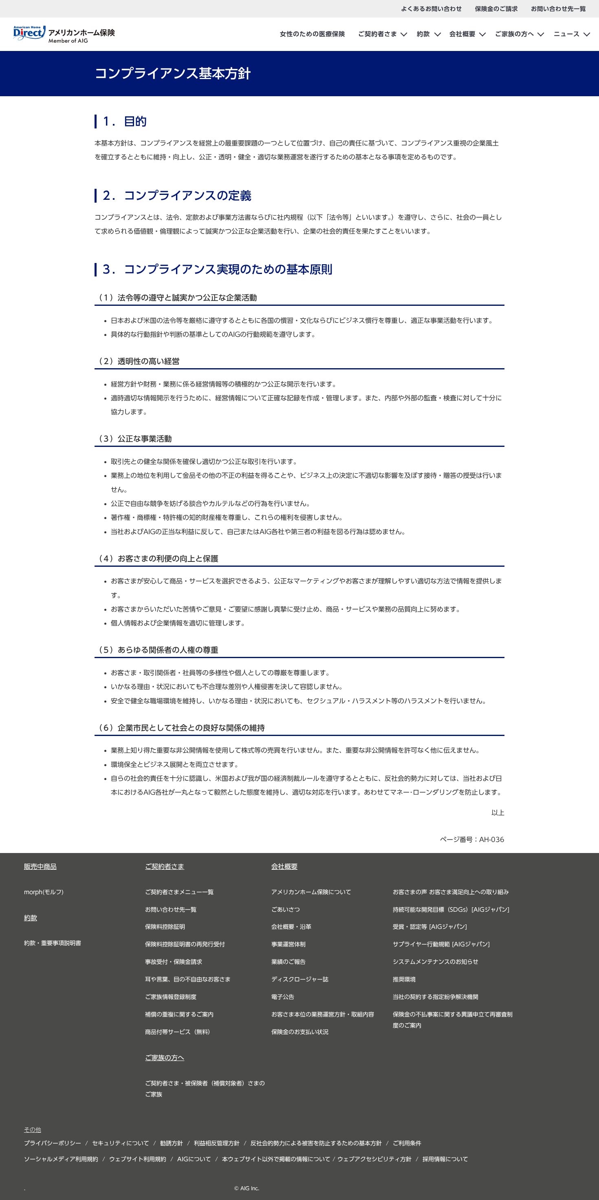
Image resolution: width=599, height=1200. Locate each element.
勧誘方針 (171, 1143)
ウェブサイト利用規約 (137, 1159)
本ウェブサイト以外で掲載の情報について (276, 1159)
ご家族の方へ (514, 34)
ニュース (567, 34)
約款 (423, 34)
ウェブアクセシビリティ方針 (374, 1159)
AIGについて (194, 1159)
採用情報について (445, 1159)
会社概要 (462, 34)
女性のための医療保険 (312, 34)
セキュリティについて (120, 1143)
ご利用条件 (407, 1143)
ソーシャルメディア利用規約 (61, 1159)
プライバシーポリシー (52, 1143)
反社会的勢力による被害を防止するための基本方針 (316, 1143)
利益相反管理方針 (217, 1143)
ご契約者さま (377, 34)
